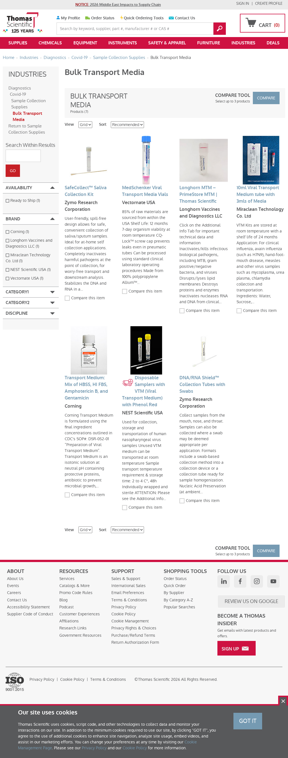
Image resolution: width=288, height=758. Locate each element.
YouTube (273, 581)
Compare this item (88, 298)
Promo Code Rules (76, 592)
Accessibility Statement (28, 607)
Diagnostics (19, 88)
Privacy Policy (123, 607)
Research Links (73, 628)
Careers (14, 592)
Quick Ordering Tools (144, 18)
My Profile (70, 18)
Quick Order (175, 585)
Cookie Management (130, 621)
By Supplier (174, 592)
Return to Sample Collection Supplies (26, 129)
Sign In (242, 3)
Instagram (257, 581)
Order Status (102, 18)
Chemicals (50, 43)
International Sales (128, 585)
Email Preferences (127, 592)
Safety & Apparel (167, 43)
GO (219, 28)
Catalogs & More (74, 585)
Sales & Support (125, 578)
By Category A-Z (178, 600)
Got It (247, 721)
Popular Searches (179, 607)
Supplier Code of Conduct (30, 614)
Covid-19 (18, 94)
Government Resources (80, 635)
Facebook (240, 581)
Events (13, 585)
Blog (63, 600)
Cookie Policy (123, 614)
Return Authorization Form (135, 642)
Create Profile (268, 3)
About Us (15, 578)
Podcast (66, 607)
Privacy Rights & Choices (133, 628)
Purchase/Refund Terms (133, 635)
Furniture (208, 43)
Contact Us (185, 18)
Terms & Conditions (129, 600)
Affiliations (69, 621)
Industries (243, 43)
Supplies (17, 43)
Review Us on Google (251, 601)
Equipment (85, 43)
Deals (273, 43)
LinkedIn (223, 581)
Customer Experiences (79, 614)
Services (67, 578)
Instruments (122, 43)
